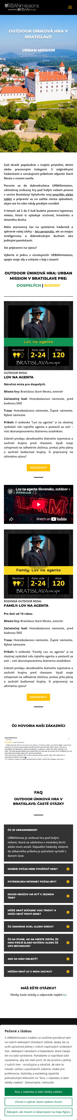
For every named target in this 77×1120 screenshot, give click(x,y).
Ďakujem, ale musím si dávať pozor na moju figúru (38, 1112)
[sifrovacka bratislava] (38, 760)
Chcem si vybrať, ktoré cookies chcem (38, 1102)
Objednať (38, 467)
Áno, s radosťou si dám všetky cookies (38, 1092)
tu (64, 994)
